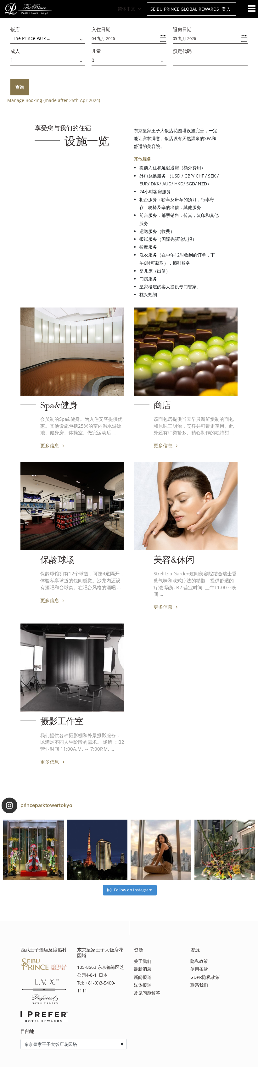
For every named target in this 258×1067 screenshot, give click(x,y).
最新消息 (142, 969)
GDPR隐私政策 (205, 977)
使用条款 (199, 969)
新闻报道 (142, 977)
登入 (226, 9)
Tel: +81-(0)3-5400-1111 (96, 987)
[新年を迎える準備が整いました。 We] (224, 850)
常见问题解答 (147, 993)
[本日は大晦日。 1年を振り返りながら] (97, 850)
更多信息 (50, 445)
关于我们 (142, 961)
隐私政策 (199, 961)
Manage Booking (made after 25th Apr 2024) (53, 100)
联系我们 (199, 985)
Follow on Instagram (133, 890)
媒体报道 (142, 985)
